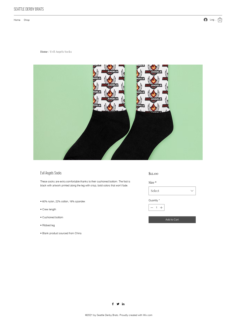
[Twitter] (118, 304)
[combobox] (172, 191)
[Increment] (161, 207)
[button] (220, 19)
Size (153, 182)
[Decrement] (151, 207)
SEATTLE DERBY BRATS (29, 9)
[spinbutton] (156, 207)
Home (44, 51)
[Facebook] (113, 304)
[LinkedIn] (123, 304)
